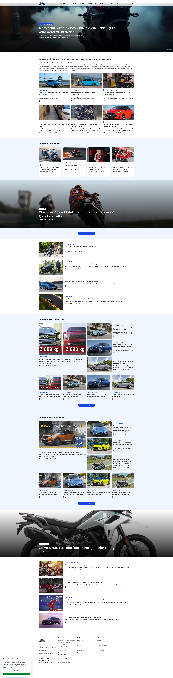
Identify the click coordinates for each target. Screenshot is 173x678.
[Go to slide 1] (167, 49)
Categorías (100, 637)
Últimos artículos (63, 3)
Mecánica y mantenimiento (102, 3)
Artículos (61, 637)
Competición (71, 3)
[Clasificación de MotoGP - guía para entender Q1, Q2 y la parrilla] (86, 204)
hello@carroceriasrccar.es (46, 662)
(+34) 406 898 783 (45, 660)
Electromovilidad (79, 3)
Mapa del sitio (92, 669)
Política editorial (84, 669)
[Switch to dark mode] (133, 3)
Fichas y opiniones (89, 3)
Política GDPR (77, 669)
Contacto (71, 669)
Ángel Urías (41, 40)
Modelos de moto (114, 3)
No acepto (16, 670)
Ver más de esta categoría (86, 233)
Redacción (80, 637)
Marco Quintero (80, 652)
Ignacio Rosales (80, 640)
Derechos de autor (53, 669)
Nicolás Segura (42, 219)
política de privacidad (7, 667)
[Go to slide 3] (170, 49)
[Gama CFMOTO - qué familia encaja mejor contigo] (86, 533)
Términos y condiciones (43, 669)
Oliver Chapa (42, 551)
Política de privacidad (63, 669)
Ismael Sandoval (81, 650)
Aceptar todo (16, 673)
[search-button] (129, 3)
